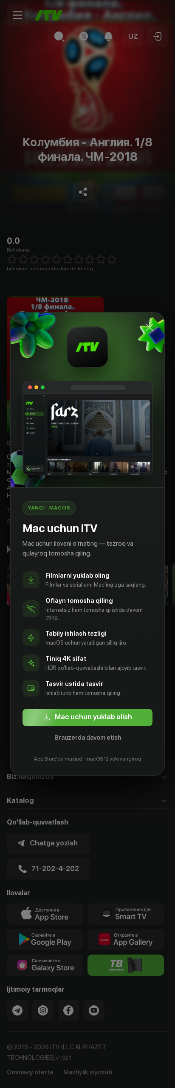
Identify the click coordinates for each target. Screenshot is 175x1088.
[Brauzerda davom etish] (149, 327)
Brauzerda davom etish (87, 737)
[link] (87, 717)
